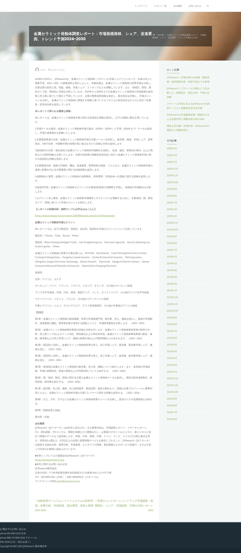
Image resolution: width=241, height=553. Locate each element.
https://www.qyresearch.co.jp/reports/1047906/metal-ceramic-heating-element (75, 215)
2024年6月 (172, 256)
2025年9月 (172, 188)
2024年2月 (172, 283)
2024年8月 (172, 243)
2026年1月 (172, 161)
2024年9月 (172, 236)
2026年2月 (172, 155)
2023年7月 (172, 331)
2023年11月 (172, 304)
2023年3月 (172, 358)
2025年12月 (172, 168)
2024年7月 (172, 249)
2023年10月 (172, 310)
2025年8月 (172, 195)
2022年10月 (172, 391)
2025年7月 (172, 202)
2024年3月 (172, 276)
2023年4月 (172, 351)
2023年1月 (172, 371)
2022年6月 (172, 419)
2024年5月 (172, 263)
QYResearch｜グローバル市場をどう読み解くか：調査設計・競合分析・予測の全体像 (188, 92)
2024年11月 (172, 222)
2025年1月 (172, 216)
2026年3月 (172, 148)
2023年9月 (172, 317)
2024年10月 (172, 229)
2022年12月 (172, 378)
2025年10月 (172, 182)
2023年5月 (172, 344)
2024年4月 (172, 270)
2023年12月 (172, 297)
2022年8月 (172, 405)
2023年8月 (172, 324)
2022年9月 (172, 398)
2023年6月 (172, 337)
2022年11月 (172, 385)
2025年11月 (172, 175)
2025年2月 (172, 209)
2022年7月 (172, 412)
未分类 (161, 35)
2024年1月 (172, 290)
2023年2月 (172, 364)
